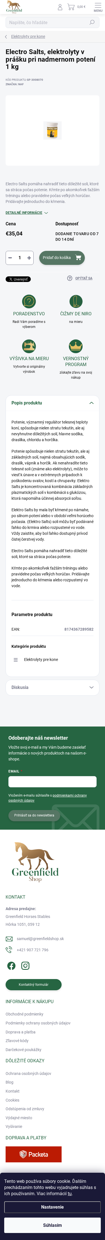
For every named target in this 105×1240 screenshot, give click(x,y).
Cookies (12, 1100)
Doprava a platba (21, 1032)
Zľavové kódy (17, 1040)
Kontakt (13, 1091)
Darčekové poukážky (23, 1049)
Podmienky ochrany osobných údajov (38, 1023)
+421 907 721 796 (32, 950)
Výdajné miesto (19, 1118)
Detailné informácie (24, 213)
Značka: (15, 84)
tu (70, 1193)
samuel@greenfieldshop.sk (40, 938)
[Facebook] (10, 965)
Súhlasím (52, 1225)
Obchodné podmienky (24, 1014)
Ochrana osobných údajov (28, 1073)
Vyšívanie (14, 1126)
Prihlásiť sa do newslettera (34, 815)
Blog (9, 1082)
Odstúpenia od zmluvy (25, 1109)
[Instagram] (24, 965)
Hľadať (92, 22)
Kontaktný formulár (33, 985)
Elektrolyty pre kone (41, 659)
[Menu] (98, 7)
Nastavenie (52, 1207)
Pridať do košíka (57, 257)
